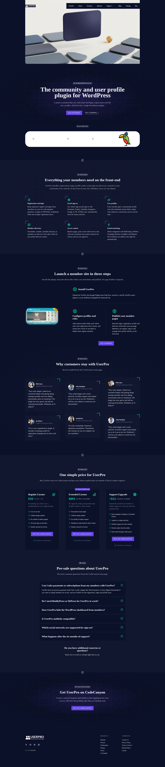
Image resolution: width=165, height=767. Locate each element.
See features (74, 113)
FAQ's (102, 750)
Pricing (128, 6)
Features (89, 6)
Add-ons (99, 6)
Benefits (102, 740)
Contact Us (125, 740)
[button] (82, 585)
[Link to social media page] (26, 745)
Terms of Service (127, 745)
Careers (124, 750)
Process (102, 742)
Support (109, 6)
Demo (80, 6)
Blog (119, 6)
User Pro (33, 750)
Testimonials (104, 745)
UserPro (71, 6)
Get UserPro (106, 343)
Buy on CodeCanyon (42, 534)
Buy (136, 6)
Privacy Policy (126, 742)
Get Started (103, 753)
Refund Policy (126, 748)
